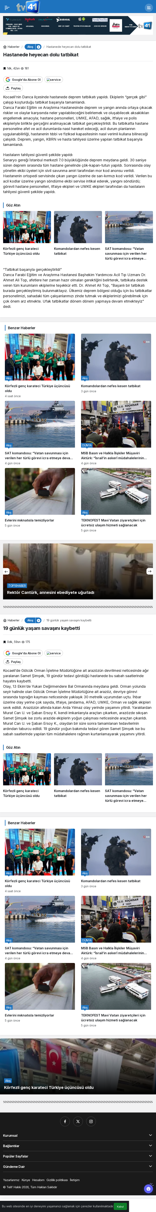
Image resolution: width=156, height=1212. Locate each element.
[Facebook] (65, 1121)
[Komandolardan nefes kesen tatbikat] (78, 236)
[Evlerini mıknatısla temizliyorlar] (40, 500)
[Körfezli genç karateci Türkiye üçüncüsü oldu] (27, 236)
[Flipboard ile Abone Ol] (53, 79)
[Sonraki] (149, 571)
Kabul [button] (120, 1206)
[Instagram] (91, 1121)
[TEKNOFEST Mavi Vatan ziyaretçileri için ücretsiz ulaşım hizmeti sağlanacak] (116, 500)
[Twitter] (78, 1121)
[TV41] (27, 7)
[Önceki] (6, 571)
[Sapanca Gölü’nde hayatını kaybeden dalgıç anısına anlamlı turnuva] (78, 571)
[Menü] (7, 8)
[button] (149, 8)
